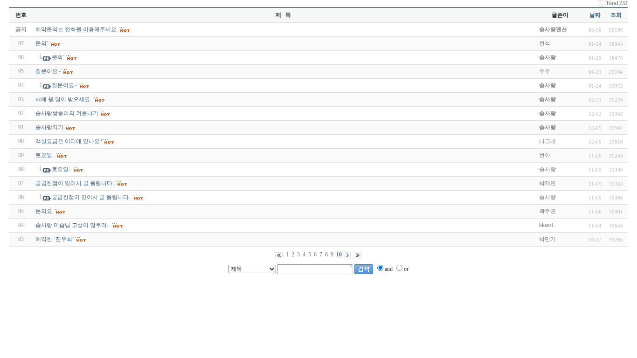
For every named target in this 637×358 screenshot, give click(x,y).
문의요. (44, 211)
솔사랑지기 (49, 127)
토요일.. (45, 155)
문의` (41, 43)
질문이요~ (48, 71)
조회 (616, 15)
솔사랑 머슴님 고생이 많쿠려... (73, 225)
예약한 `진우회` (54, 239)
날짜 (595, 15)
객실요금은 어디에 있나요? (68, 141)
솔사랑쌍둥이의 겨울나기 (66, 113)
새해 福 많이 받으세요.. (64, 99)
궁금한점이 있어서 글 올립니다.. (75, 183)
